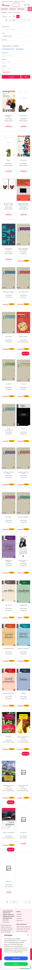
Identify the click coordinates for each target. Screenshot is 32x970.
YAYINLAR (12, 9)
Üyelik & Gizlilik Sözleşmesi (23, 926)
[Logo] (5, 4)
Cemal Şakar (8, 119)
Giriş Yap (27, 5)
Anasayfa (19, 914)
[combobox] (16, 43)
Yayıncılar (19, 918)
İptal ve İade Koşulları (22, 931)
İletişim (23, 1)
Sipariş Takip (17, 1)
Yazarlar (18, 916)
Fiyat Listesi (19, 920)
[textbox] (16, 43)
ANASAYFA (4, 9)
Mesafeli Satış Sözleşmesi (23, 929)
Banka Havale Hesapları (7, 1)
